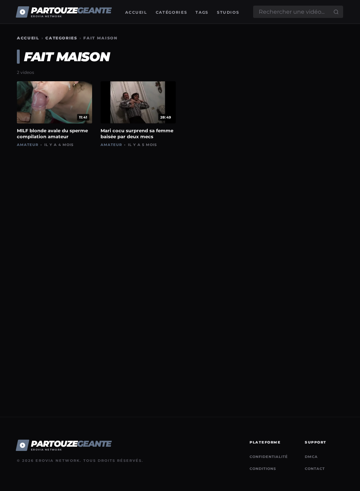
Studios (228, 12)
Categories (61, 38)
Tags (201, 12)
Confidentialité (269, 456)
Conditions (263, 468)
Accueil (136, 12)
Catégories (171, 12)
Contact (315, 468)
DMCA (311, 456)
